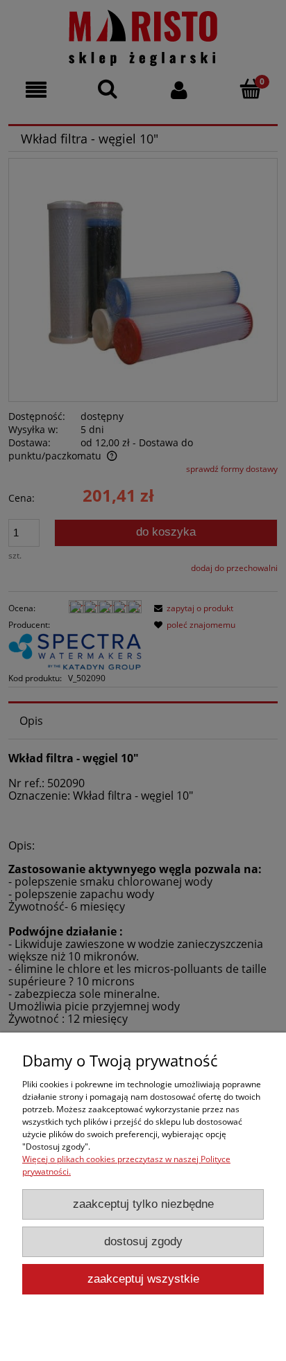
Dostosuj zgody (143, 1241)
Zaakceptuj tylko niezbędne (143, 1204)
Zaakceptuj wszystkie (143, 1278)
